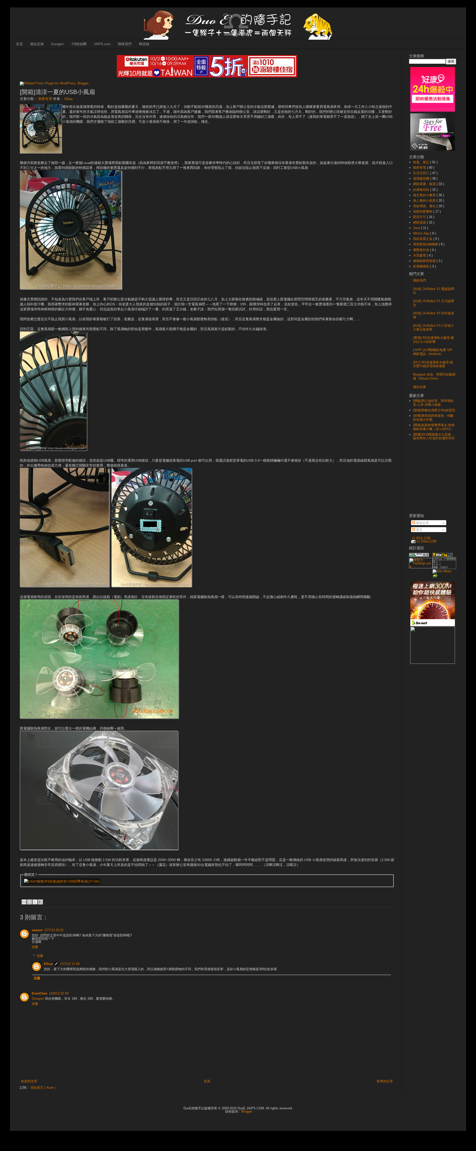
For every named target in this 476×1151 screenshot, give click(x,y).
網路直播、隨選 (425, 184)
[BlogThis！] (29, 901)
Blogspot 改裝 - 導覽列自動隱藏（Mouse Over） (434, 376)
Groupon (38, 998)
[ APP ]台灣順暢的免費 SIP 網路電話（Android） (432, 352)
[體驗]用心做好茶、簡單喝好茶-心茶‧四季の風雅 (433, 403)
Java (417, 228)
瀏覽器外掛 (421, 250)
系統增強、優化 (425, 206)
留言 (418, 530)
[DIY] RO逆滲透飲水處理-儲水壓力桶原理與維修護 (433, 364)
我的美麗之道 (423, 239)
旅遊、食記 (421, 162)
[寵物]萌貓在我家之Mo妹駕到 (434, 410)
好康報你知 (421, 190)
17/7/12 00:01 (54, 930)
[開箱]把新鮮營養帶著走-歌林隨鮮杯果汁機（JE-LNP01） (434, 427)
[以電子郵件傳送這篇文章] (24, 901)
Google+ (57, 44)
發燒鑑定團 (421, 178)
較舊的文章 (385, 1081)
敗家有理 (45, 99)
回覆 (35, 947)
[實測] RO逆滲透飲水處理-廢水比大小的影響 (433, 340)
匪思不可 (420, 217)
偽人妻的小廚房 (425, 200)
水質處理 (420, 255)
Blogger (246, 1111)
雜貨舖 (144, 44)
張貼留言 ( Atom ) (43, 1087)
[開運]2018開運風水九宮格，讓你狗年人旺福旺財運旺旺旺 (434, 436)
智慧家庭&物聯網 (426, 244)
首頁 (19, 44)
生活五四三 (421, 173)
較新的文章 (29, 1081)
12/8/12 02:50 (58, 993)
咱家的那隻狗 (423, 211)
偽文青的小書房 (425, 195)
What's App (421, 233)
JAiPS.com (102, 44)
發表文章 (422, 523)
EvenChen (39, 993)
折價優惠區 (421, 266)
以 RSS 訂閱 (421, 538)
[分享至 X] (34, 901)
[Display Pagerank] (419, 555)
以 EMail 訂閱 (426, 541)
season (37, 930)
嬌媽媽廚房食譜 (425, 261)
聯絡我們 (125, 44)
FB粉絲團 (79, 44)
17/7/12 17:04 (70, 964)
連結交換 (37, 44)
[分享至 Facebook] (40, 901)
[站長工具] (444, 568)
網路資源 (420, 222)
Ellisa (48, 964)
